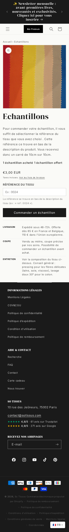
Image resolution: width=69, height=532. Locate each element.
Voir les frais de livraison (32, 177)
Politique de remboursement (26, 336)
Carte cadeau (16, 380)
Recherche (14, 356)
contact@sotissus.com (24, 415)
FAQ (10, 364)
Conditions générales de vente (24, 519)
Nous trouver (16, 388)
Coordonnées (36, 525)
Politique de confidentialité (25, 313)
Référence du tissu (18, 184)
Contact (13, 372)
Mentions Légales (19, 297)
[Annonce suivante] (62, 12)
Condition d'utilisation (22, 328)
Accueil (7, 41)
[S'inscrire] (57, 444)
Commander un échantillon (34, 212)
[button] (7, 29)
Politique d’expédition (21, 321)
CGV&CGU (14, 305)
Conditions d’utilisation (22, 513)
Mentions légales (55, 519)
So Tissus (21, 496)
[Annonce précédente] (7, 12)
